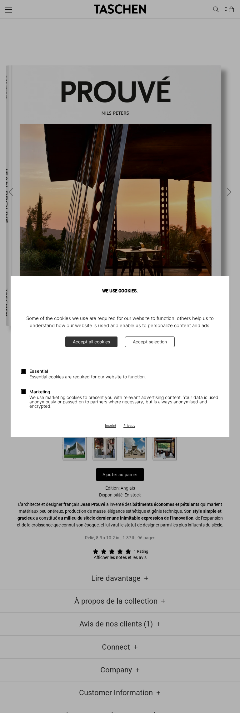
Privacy (129, 426)
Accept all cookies (91, 341)
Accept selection (150, 341)
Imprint (110, 426)
